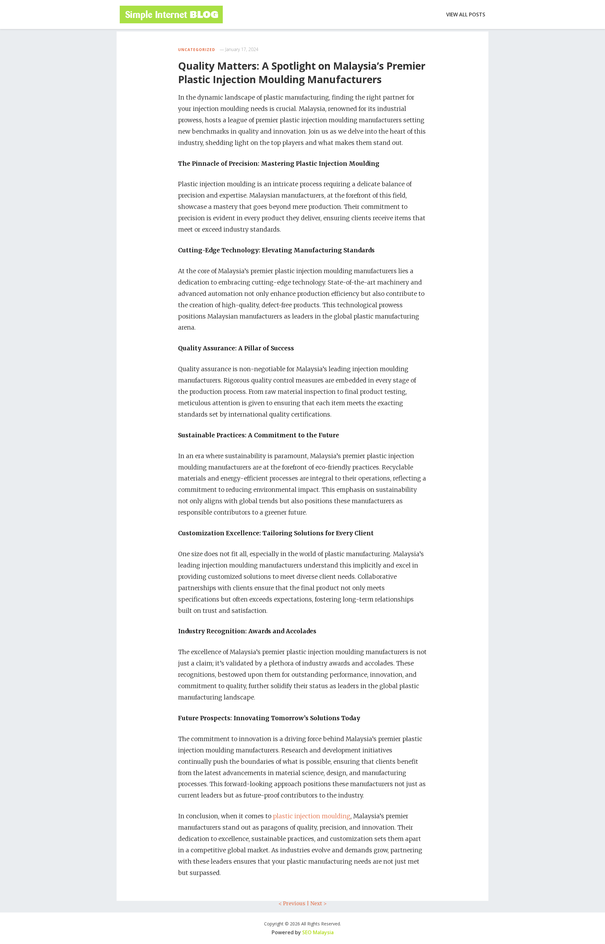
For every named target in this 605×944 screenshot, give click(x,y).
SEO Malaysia (318, 932)
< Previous (292, 903)
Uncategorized (196, 49)
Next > (318, 903)
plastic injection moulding (311, 816)
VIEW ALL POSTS (465, 14)
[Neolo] (171, 14)
